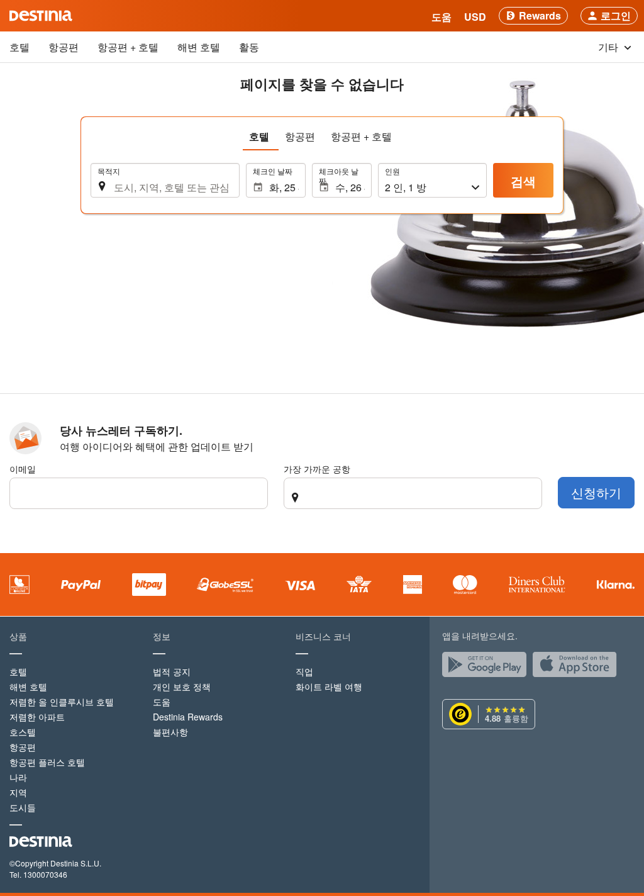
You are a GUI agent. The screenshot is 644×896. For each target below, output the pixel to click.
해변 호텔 (198, 47)
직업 (304, 671)
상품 (18, 636)
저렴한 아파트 (37, 716)
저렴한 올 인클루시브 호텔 (61, 701)
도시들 (22, 807)
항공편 (63, 47)
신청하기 (596, 492)
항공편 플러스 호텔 (47, 762)
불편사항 (170, 731)
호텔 (19, 47)
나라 (18, 777)
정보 (161, 636)
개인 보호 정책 (182, 686)
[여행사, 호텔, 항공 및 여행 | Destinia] (40, 15)
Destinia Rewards (188, 716)
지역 (18, 792)
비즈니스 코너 (323, 636)
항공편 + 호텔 (127, 47)
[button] (475, 15)
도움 (161, 701)
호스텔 (22, 731)
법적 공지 (172, 671)
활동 (249, 47)
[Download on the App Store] (578, 667)
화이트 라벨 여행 (329, 686)
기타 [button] (609, 47)
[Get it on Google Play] (487, 667)
